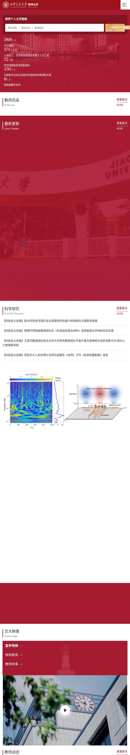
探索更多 (65, 391)
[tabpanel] (18, 43)
